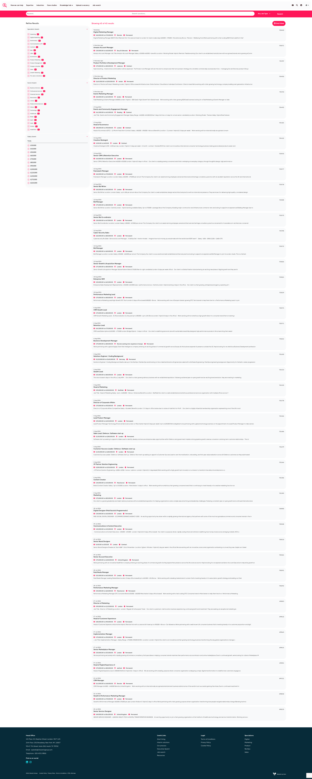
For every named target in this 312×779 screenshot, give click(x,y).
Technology (34, 110)
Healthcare (34, 113)
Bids (32, 50)
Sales (33, 69)
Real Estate (34, 97)
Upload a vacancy (82, 5)
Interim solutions (163, 742)
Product (247, 746)
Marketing (34, 34)
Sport (33, 120)
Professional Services (37, 91)
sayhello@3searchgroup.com (41, 750)
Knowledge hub (65, 5)
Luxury (33, 100)
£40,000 (33, 149)
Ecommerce (34, 56)
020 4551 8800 (40, 753)
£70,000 (33, 159)
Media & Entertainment (38, 104)
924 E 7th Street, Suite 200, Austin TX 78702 (42, 746)
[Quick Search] (297, 5)
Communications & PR (37, 44)
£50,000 (33, 152)
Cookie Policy (206, 746)
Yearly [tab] (29, 141)
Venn (284, 774)
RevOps (247, 749)
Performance (35, 40)
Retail (33, 116)
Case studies (52, 5)
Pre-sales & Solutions (37, 76)
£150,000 (33, 176)
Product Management (37, 63)
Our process (161, 746)
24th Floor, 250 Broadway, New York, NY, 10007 (43, 743)
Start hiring (161, 739)
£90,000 (33, 166)
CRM (32, 53)
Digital (247, 739)
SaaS (33, 123)
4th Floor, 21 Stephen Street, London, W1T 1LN (43, 739)
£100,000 (33, 169)
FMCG (33, 107)
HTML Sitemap (71, 773)
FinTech (33, 126)
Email (28, 750)
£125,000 (33, 173)
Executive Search (163, 749)
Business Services (36, 88)
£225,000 (33, 183)
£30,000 (33, 145)
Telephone (30, 753)
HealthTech (34, 129)
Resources (161, 755)
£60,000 (33, 156)
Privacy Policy (206, 742)
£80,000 (33, 162)
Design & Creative (36, 66)
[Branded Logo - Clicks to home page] (5, 5)
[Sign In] (301, 5)
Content (33, 47)
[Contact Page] (293, 5)
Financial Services (36, 94)
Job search (97, 5)
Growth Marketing (36, 72)
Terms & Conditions (208, 739)
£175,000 (33, 179)
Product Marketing (36, 60)
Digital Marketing (36, 37)
